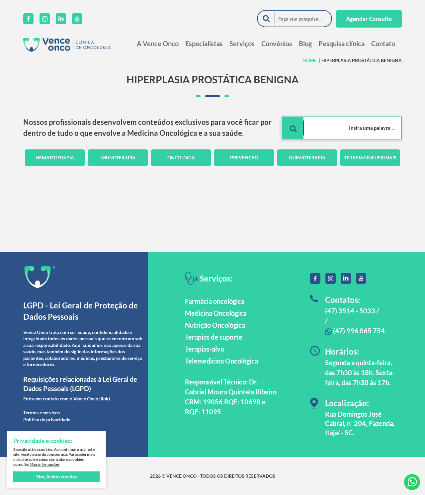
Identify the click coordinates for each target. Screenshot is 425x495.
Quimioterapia (307, 157)
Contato (383, 43)
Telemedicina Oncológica (221, 361)
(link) (104, 398)
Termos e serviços (41, 412)
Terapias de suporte (213, 337)
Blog (305, 43)
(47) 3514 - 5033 (350, 311)
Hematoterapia (55, 157)
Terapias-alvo (204, 349)
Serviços (242, 43)
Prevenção (244, 157)
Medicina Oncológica (215, 313)
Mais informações (44, 464)
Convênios (276, 43)
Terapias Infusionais (370, 157)
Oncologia (181, 157)
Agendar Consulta (369, 18)
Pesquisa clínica (341, 43)
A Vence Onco (158, 43)
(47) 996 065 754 (358, 331)
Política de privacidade (46, 419)
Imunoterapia (117, 157)
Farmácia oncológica (214, 301)
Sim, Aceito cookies (56, 476)
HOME (309, 60)
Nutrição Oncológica (215, 325)
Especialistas (204, 43)
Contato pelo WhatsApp (412, 482)
